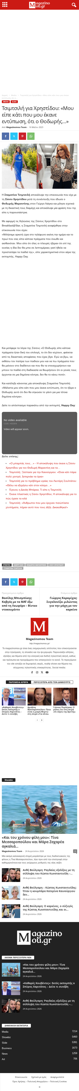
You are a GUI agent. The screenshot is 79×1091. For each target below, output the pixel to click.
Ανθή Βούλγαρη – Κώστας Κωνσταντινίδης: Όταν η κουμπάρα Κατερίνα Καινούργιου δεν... (50, 891)
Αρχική (5, 95)
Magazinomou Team (16, 127)
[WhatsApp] (31, 136)
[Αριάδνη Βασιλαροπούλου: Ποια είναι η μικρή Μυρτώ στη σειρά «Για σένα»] (39, 696)
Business (7, 1048)
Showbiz (6, 1037)
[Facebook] (5, 136)
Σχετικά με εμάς (38, 1077)
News (5, 1053)
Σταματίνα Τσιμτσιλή (13, 568)
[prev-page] (37, 720)
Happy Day (19, 565)
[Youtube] (47, 672)
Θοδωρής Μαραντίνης (36, 565)
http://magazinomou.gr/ (39, 643)
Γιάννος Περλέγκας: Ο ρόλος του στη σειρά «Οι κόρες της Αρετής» (64, 709)
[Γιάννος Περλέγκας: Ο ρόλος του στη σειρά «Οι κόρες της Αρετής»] (65, 696)
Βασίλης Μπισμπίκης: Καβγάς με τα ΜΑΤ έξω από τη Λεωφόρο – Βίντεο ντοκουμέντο (19, 603)
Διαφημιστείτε (57, 1077)
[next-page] (42, 720)
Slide (14, 101)
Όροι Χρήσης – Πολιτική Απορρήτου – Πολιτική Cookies (39, 1081)
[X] (14, 136)
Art (3, 1059)
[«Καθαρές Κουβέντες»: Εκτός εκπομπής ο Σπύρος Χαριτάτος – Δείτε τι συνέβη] (14, 696)
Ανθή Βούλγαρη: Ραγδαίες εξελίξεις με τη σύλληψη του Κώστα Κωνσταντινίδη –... (49, 871)
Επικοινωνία (21, 1077)
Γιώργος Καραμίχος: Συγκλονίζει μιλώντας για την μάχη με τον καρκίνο (61, 603)
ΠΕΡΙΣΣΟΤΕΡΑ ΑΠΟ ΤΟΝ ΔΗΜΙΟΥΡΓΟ (52, 682)
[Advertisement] (39, 51)
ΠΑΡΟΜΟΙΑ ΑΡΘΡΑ (18, 682)
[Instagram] (37, 672)
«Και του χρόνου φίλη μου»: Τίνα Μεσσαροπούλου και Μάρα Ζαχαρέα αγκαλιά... (33, 842)
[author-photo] (39, 626)
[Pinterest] (22, 136)
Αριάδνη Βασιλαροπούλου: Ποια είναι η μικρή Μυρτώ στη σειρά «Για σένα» (39, 710)
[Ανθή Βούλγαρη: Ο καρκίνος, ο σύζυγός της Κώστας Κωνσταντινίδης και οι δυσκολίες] (11, 911)
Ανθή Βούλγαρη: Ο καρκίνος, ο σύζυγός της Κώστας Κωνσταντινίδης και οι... (48, 907)
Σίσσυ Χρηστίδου (56, 565)
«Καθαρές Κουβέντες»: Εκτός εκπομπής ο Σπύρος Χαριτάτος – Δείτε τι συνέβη (13, 710)
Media (14, 95)
